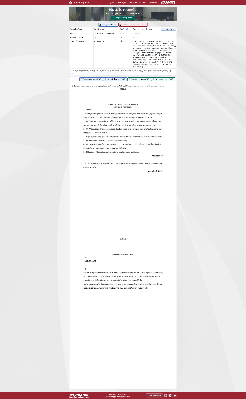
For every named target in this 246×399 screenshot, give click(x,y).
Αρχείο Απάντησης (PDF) (140, 79)
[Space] (79, 396)
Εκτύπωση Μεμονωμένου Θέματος (134, 25)
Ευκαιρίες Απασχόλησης (123, 18)
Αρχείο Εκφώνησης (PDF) (92, 79)
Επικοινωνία (169, 29)
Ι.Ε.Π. (126, 29)
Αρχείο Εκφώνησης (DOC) (116, 79)
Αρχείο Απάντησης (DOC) (164, 79)
